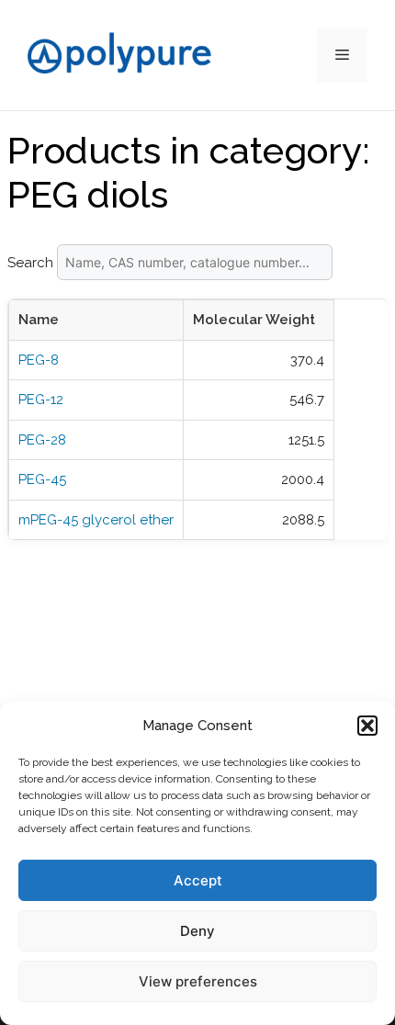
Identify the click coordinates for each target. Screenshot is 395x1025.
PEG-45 (42, 479)
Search (32, 262)
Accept (198, 880)
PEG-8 (38, 360)
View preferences (198, 981)
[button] (367, 725)
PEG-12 (40, 399)
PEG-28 (42, 440)
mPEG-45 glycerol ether (96, 520)
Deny (197, 931)
